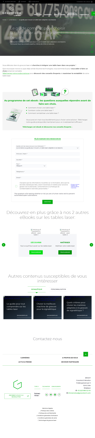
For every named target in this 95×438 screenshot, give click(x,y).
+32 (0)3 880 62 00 (84, 390)
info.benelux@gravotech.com (79, 393)
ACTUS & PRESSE (25, 362)
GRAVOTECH (84, 14)
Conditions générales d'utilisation (47, 415)
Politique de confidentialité (47, 413)
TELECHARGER (36, 252)
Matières (47, 14)
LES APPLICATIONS (59, 14)
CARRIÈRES (25, 358)
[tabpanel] (47, 308)
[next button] (91, 245)
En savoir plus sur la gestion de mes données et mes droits (75, 186)
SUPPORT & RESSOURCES (72, 14)
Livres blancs (12, 19)
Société (18, 159)
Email (18, 177)
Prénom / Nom (21, 154)
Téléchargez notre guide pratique (16, 73)
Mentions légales (47, 408)
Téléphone (20, 171)
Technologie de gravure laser (47, 420)
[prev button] (3, 245)
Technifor (46, 386)
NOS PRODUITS (38, 14)
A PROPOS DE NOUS (70, 358)
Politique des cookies (47, 410)
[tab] (37, 289)
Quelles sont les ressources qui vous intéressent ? (30, 146)
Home (4, 19)
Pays (17, 164)
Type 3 (36, 386)
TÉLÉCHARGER (65, 252)
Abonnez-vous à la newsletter (16, 396)
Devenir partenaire (70, 362)
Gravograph (56, 386)
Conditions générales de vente (47, 418)
